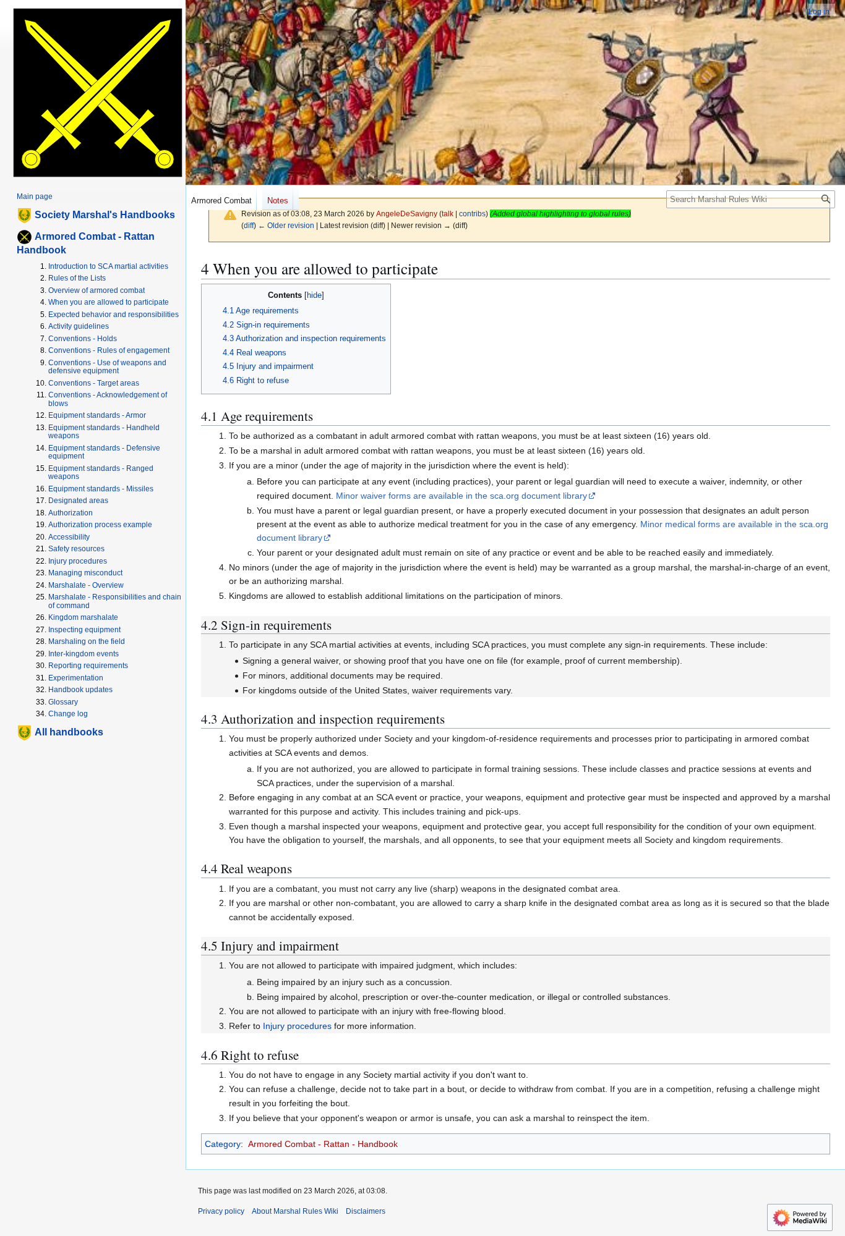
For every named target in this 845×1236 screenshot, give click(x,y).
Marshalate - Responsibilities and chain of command (114, 601)
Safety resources (76, 548)
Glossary (63, 702)
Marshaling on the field (86, 641)
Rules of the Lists (77, 278)
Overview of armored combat (96, 290)
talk (447, 214)
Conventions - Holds (82, 338)
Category (223, 1144)
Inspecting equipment (84, 629)
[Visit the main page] (98, 92)
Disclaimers (365, 1211)
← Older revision (286, 225)
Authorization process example (100, 524)
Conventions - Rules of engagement (108, 350)
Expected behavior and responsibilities (113, 314)
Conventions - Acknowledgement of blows (107, 399)
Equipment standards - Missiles (100, 489)
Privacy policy (221, 1211)
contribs (472, 214)
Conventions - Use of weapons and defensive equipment (107, 367)
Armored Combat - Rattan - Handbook (323, 1144)
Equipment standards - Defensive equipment (104, 452)
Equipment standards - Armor (97, 415)
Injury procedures (297, 1026)
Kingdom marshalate (83, 617)
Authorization (70, 513)
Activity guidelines (78, 326)
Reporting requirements (88, 665)
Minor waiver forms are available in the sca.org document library (461, 496)
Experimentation (75, 678)
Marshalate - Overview (86, 585)
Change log (68, 713)
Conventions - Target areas (93, 383)
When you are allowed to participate (108, 302)
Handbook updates (80, 689)
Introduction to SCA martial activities (108, 266)
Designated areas (78, 500)
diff (249, 225)
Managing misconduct (85, 573)
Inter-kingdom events (83, 654)
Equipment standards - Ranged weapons (100, 472)
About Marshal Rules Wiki (295, 1211)
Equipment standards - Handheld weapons (104, 432)
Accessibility (69, 537)
